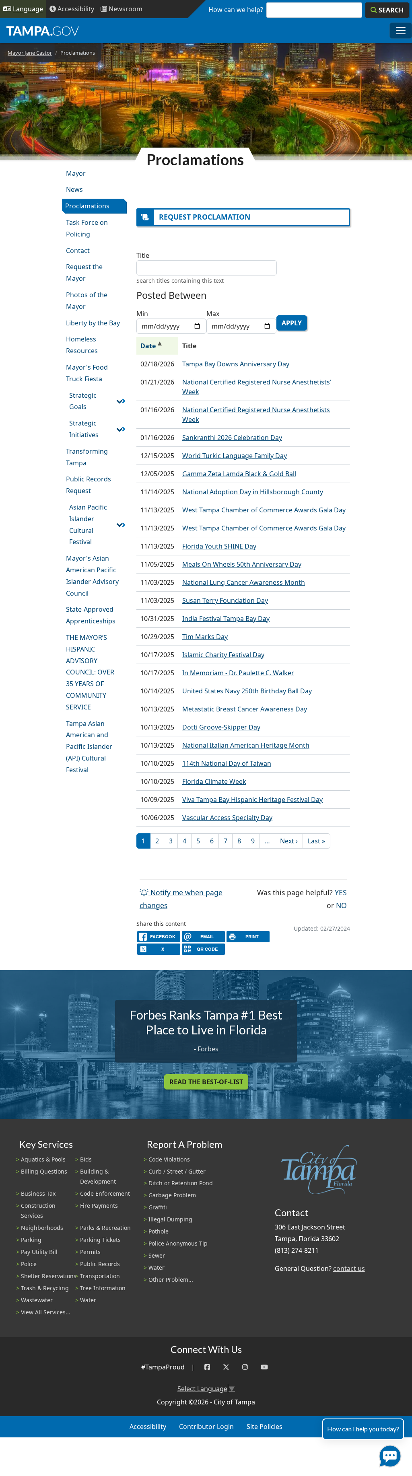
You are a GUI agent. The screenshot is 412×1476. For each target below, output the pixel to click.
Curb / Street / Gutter (177, 1171)
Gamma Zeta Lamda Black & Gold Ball (239, 473)
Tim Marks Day (205, 636)
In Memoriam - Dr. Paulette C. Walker (238, 672)
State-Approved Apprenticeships (90, 615)
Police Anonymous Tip (178, 1243)
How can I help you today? (363, 1429)
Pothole (158, 1231)
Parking (31, 1240)
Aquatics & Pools (43, 1159)
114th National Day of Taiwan (226, 763)
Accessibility (148, 1426)
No (341, 905)
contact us (349, 1268)
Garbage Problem (172, 1195)
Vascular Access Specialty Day (227, 817)
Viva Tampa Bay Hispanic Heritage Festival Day (252, 799)
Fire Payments (99, 1205)
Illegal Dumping (170, 1219)
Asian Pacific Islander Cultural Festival (88, 524)
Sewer (156, 1255)
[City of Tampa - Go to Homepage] (42, 30)
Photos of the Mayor (86, 300)
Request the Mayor (84, 272)
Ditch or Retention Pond (180, 1183)
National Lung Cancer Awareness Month (243, 582)
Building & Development (98, 1176)
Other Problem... (170, 1279)
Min (142, 313)
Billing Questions (44, 1171)
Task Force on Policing (87, 228)
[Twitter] (226, 1367)
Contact (78, 250)
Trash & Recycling (45, 1288)
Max (212, 313)
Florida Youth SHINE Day (219, 546)
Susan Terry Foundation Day (225, 600)
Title (142, 255)
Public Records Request (88, 485)
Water (88, 1300)
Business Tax (38, 1193)
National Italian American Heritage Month (245, 745)
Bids (86, 1159)
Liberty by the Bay (93, 323)
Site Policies (264, 1426)
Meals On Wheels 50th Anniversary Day (241, 564)
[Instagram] (245, 1367)
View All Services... (45, 1312)
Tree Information (103, 1288)
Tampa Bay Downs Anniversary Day (235, 364)
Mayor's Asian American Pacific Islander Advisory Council (92, 575)
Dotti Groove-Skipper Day (221, 727)
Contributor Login (206, 1426)
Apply (292, 323)
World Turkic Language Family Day (234, 455)
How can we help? (235, 9)
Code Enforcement (105, 1193)
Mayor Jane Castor (30, 52)
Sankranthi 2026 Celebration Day (232, 437)
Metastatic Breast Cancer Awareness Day (244, 709)
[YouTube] (264, 1367)
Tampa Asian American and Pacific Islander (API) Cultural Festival (89, 746)
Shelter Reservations (48, 1276)
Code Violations (169, 1159)
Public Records (100, 1264)
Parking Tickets (100, 1240)
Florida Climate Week (214, 781)
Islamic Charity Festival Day (223, 654)
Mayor (76, 173)
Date (157, 345)
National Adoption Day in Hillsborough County (252, 491)
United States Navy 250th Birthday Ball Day (247, 691)
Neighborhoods (42, 1227)
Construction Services (38, 1210)
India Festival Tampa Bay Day (226, 618)
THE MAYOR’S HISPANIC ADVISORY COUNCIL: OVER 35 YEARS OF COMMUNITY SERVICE (90, 672)
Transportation (100, 1276)
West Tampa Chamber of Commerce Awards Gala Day (264, 510)
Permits (90, 1252)
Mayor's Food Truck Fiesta (87, 373)
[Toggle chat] (388, 1454)
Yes (341, 892)
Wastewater (37, 1300)
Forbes (208, 1048)
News (74, 189)
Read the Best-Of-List (206, 1081)
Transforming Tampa (87, 457)
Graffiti (157, 1207)
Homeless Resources (82, 345)
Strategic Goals (83, 401)
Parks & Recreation (105, 1227)
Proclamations (87, 205)
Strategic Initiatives (84, 429)
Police (29, 1264)
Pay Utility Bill (39, 1252)
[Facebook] (207, 1367)
